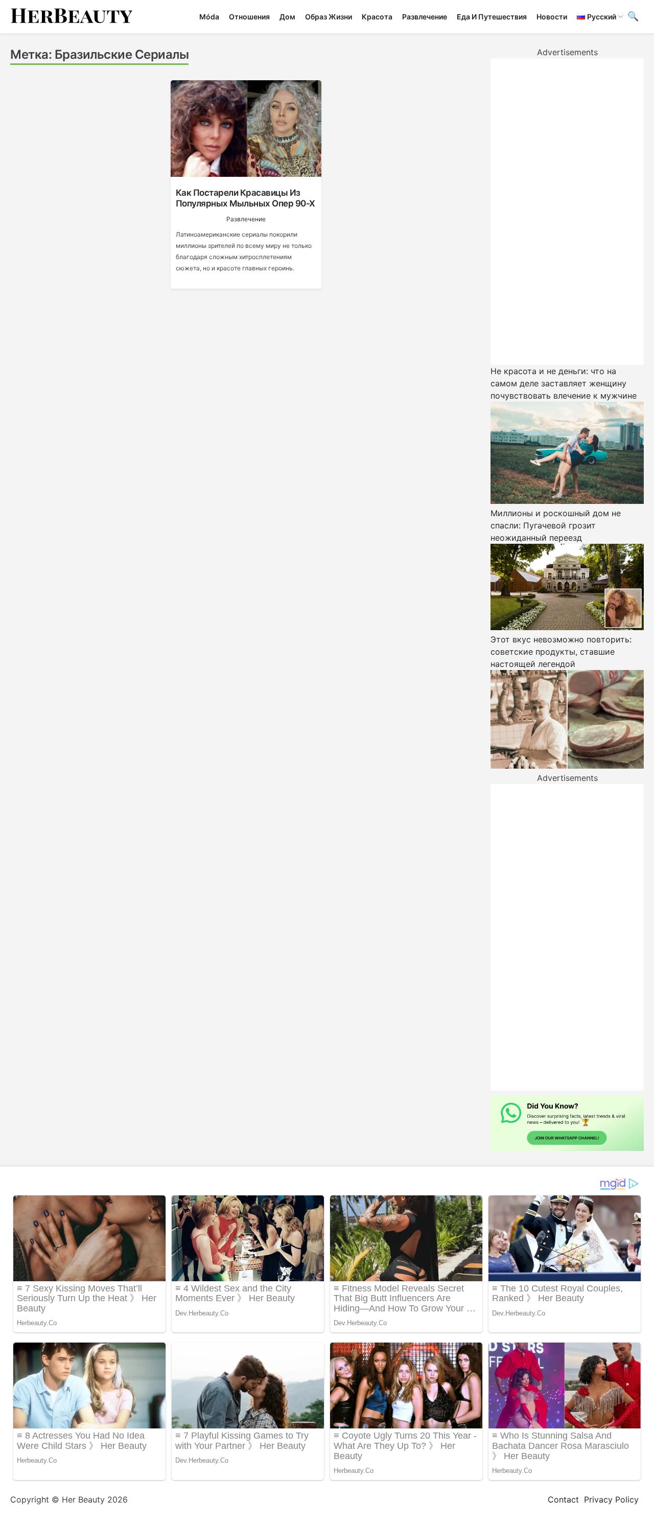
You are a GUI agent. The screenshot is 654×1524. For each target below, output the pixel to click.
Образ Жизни (328, 16)
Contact (563, 1499)
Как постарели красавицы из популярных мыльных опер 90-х (245, 198)
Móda (209, 16)
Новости (551, 16)
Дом (287, 16)
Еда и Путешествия (492, 16)
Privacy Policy (611, 1499)
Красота (377, 16)
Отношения (249, 16)
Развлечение (424, 16)
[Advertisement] (567, 211)
